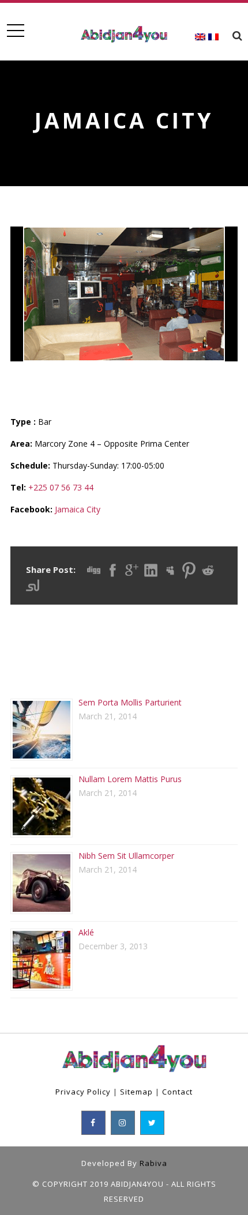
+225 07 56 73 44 (60, 487)
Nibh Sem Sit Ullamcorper (126, 855)
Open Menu (15, 31)
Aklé (86, 932)
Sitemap (136, 1091)
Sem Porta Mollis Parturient (130, 702)
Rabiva (153, 1163)
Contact (177, 1091)
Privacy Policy (83, 1091)
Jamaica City (77, 509)
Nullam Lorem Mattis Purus (130, 778)
